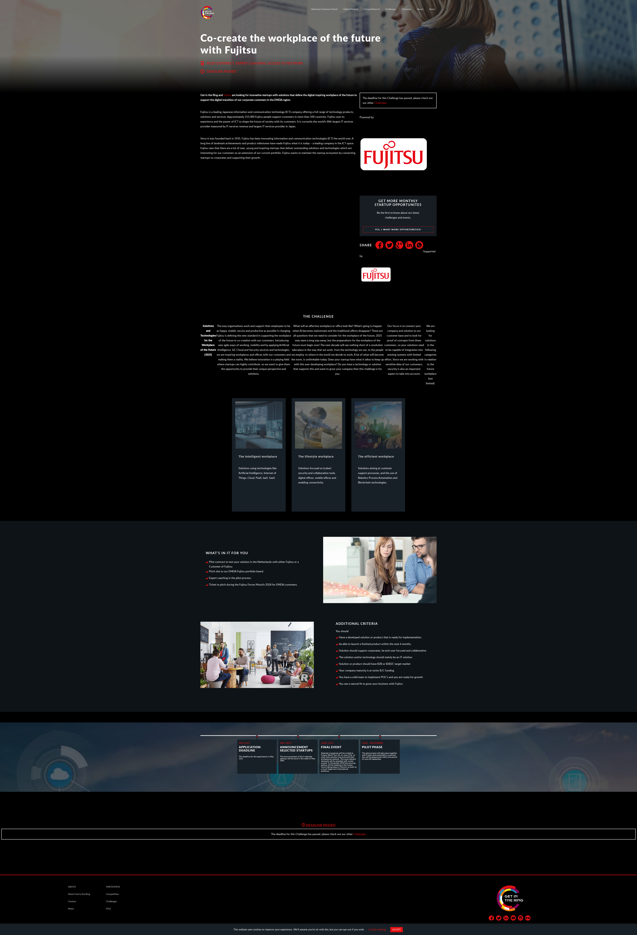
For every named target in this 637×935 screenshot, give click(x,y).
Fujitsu (227, 94)
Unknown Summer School (324, 9)
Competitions (371, 9)
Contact (72, 901)
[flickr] (528, 918)
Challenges (390, 9)
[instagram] (520, 918)
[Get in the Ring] (211, 12)
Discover (406, 9)
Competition (112, 894)
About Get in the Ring (79, 894)
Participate (113, 886)
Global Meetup (350, 9)
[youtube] (513, 918)
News (432, 9)
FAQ (108, 908)
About (420, 9)
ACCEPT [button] (396, 929)
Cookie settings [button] (377, 929)
